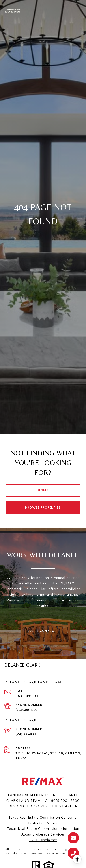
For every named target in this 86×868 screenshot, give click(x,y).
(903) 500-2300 (26, 710)
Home (43, 490)
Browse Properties (43, 507)
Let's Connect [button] (43, 631)
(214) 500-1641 (25, 734)
